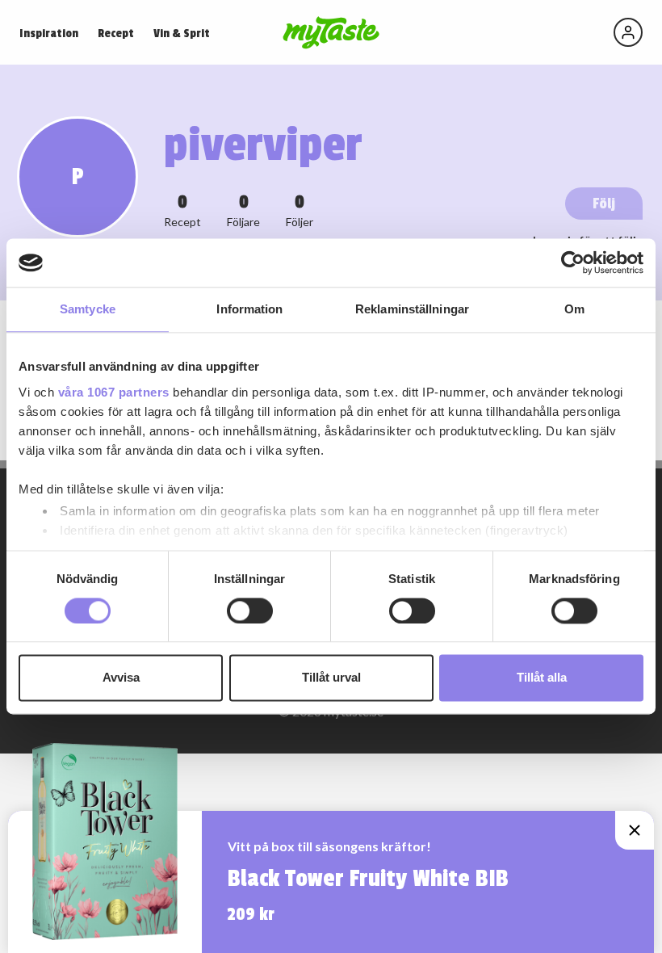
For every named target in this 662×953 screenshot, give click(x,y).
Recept (116, 33)
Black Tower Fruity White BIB (368, 878)
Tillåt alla (542, 678)
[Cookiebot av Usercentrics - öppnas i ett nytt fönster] (572, 262)
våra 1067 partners (114, 392)
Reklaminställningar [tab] (412, 309)
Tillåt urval (331, 678)
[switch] (250, 610)
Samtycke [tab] (87, 309)
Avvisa (121, 678)
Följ (604, 203)
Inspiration (48, 33)
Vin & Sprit (181, 33)
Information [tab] (249, 309)
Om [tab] (574, 309)
